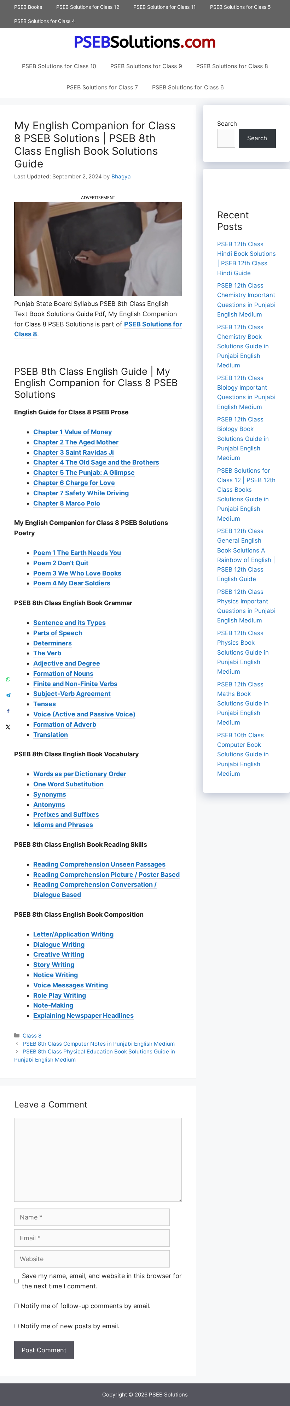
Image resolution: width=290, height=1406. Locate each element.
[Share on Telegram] (8, 695)
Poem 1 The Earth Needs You (77, 552)
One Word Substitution (68, 784)
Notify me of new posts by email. (70, 1326)
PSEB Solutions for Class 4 (44, 21)
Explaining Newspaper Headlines (83, 1015)
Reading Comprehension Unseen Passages (99, 864)
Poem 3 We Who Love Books (77, 573)
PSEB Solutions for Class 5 (240, 7)
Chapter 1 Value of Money (72, 432)
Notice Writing (55, 975)
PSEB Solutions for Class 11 (164, 7)
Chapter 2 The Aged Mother (75, 442)
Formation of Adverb (64, 724)
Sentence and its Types (69, 622)
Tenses (44, 704)
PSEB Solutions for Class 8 (232, 66)
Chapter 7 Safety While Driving (81, 493)
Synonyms (49, 794)
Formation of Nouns (63, 673)
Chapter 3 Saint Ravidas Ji (73, 452)
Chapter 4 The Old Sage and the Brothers (96, 462)
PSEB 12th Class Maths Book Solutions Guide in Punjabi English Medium (243, 703)
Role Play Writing (59, 995)
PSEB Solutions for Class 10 (59, 66)
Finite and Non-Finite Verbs (75, 683)
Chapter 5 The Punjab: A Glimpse (84, 472)
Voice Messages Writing (70, 985)
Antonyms (49, 804)
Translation (50, 734)
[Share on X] (8, 727)
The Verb (47, 653)
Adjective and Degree (66, 663)
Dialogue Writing (59, 944)
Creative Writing (58, 954)
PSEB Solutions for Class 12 (87, 7)
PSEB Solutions (168, 1394)
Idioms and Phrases (63, 824)
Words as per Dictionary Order (79, 774)
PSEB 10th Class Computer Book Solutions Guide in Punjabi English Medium (243, 754)
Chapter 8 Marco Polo (66, 503)
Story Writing (53, 964)
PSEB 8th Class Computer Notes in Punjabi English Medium (99, 1043)
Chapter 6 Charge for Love (74, 482)
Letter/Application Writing (73, 934)
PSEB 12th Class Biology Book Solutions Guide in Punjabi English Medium (243, 438)
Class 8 (32, 1035)
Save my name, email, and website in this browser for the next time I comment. (102, 1281)
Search (227, 123)
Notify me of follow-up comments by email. (86, 1306)
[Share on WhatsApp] (8, 679)
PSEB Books (28, 7)
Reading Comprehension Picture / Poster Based (106, 874)
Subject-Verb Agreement (72, 693)
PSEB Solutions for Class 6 (188, 87)
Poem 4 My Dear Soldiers (71, 583)
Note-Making (53, 1005)
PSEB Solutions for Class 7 (102, 87)
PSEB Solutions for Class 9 (146, 66)
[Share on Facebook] (8, 711)
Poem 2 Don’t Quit (60, 563)
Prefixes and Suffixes (66, 814)
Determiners (52, 643)
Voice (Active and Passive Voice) (84, 714)
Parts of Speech (57, 633)
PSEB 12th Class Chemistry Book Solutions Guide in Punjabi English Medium (243, 346)
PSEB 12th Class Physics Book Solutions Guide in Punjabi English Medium (243, 652)
